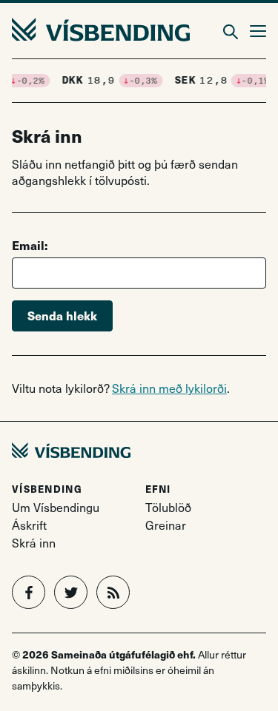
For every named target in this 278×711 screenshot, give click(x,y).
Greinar (165, 525)
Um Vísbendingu (55, 507)
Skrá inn (34, 542)
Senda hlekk (62, 315)
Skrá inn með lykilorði (169, 388)
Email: (29, 245)
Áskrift (29, 525)
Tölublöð (168, 507)
